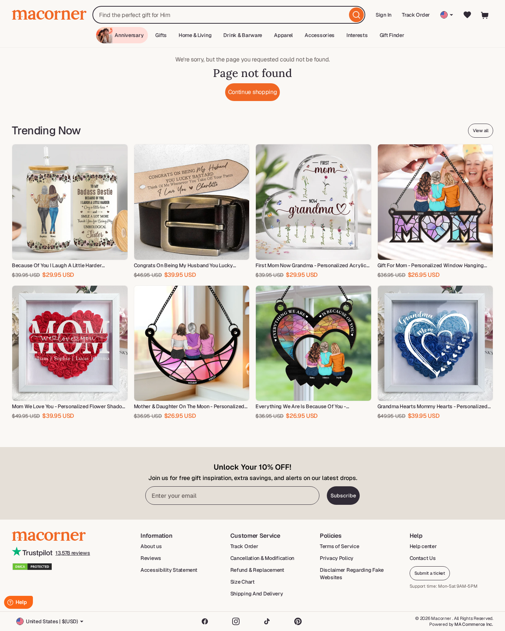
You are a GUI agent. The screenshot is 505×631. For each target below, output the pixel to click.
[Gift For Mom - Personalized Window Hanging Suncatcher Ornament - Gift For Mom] (435, 202)
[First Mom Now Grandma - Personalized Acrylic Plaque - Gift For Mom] (313, 202)
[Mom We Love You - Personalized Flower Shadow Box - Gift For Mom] (70, 343)
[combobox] (228, 15)
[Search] (356, 14)
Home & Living (195, 35)
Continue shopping (252, 92)
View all (480, 131)
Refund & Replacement (257, 570)
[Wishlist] (467, 15)
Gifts (161, 35)
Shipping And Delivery (256, 593)
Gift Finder (392, 35)
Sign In (384, 17)
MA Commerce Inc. (473, 624)
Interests (356, 35)
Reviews (150, 558)
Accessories (320, 35)
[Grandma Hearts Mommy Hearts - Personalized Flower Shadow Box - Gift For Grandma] (435, 343)
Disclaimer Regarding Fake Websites (352, 574)
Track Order (416, 14)
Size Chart (242, 581)
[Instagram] (236, 621)
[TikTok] (267, 621)
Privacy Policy (336, 558)
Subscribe (343, 495)
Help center (423, 546)
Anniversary (129, 35)
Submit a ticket (429, 573)
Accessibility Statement (168, 570)
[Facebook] (205, 621)
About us (151, 546)
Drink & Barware (242, 35)
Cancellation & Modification (262, 558)
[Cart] (485, 15)
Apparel (283, 35)
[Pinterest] (298, 621)
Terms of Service (339, 546)
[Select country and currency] (447, 15)
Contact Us (423, 558)
